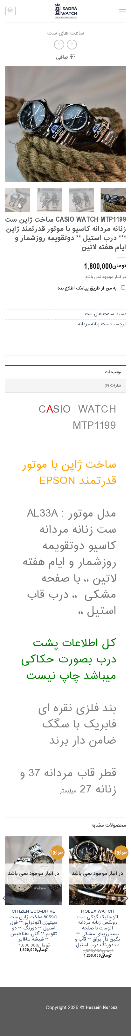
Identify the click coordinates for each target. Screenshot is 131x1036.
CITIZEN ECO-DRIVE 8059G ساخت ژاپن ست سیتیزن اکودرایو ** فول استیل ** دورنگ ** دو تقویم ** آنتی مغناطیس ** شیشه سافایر (34, 925)
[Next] (10, 124)
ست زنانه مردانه (93, 324)
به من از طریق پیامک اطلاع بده (87, 288)
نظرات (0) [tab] (113, 385)
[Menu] (122, 11)
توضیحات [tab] (113, 372)
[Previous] (115, 124)
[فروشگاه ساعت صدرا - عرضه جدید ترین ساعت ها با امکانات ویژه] (65, 11)
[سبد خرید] (10, 11)
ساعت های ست (65, 33)
